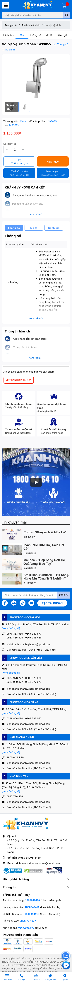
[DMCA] (33, 870)
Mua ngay (53, 161)
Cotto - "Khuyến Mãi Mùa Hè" (44, 532)
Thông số (35, 35)
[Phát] (36, 482)
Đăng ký (63, 594)
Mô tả (49, 35)
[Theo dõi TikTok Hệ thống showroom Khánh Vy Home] (22, 602)
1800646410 (33, 857)
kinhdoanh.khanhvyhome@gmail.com (38, 863)
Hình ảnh (8, 35)
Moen (23, 121)
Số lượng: (9, 143)
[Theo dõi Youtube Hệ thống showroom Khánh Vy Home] (31, 602)
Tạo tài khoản (52, 603)
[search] (66, 15)
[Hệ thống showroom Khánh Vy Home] (37, 5)
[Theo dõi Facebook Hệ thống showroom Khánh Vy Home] (5, 602)
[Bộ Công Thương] (12, 870)
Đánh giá (62, 35)
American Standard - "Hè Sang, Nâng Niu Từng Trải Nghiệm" (46, 576)
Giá (22, 35)
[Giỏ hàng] (64, 5)
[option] (36, 78)
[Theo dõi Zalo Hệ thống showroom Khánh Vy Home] (14, 602)
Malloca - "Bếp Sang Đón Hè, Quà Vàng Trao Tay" (44, 561)
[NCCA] (53, 870)
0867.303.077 (26, 927)
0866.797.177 (28, 920)
